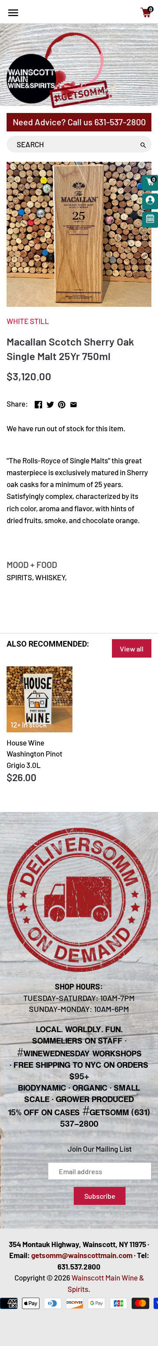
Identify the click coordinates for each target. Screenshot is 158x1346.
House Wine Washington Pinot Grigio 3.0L (34, 753)
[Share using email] (73, 402)
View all (132, 648)
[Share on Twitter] (50, 402)
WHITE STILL (28, 320)
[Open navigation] (13, 12)
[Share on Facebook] (38, 402)
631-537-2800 (120, 121)
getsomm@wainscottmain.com (82, 1255)
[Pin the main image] (61, 402)
